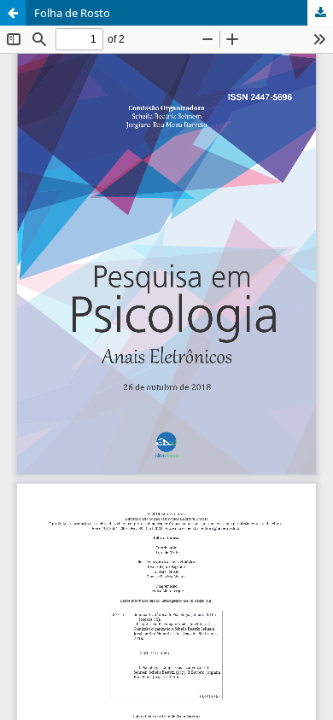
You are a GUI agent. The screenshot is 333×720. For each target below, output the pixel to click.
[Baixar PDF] (320, 13)
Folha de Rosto (72, 12)
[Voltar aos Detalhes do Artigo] (13, 13)
